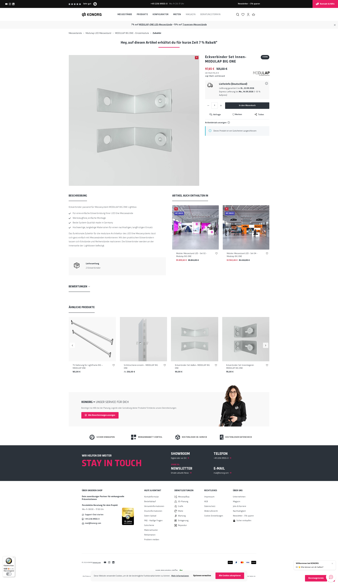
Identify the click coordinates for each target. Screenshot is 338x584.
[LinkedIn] (13, 4)
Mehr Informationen (180, 576)
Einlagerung (183, 521)
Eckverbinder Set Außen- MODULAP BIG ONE (192, 366)
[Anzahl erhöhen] (221, 105)
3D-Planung (183, 502)
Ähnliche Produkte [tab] (82, 307)
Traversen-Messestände (194, 25)
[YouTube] (6, 4)
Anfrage (217, 115)
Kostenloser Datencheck (238, 437)
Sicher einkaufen (106, 437)
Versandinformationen (154, 506)
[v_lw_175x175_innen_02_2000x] (134, 120)
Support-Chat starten (94, 515)
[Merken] (216, 254)
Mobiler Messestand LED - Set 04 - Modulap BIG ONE (242, 255)
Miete (180, 511)
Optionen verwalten (202, 576)
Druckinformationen (153, 511)
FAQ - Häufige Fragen (153, 521)
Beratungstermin (316, 578)
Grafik (180, 506)
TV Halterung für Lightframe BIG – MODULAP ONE (88, 366)
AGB (206, 502)
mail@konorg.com (93, 523)
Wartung (182, 516)
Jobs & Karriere (239, 506)
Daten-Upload (150, 516)
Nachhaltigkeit (239, 511)
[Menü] (13, 557)
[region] (134, 120)
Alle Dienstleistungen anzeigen (101, 415)
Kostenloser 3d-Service (194, 437)
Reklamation (149, 535)
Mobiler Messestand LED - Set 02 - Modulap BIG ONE (191, 255)
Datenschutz (209, 506)
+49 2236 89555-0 (92, 519)
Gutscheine (149, 525)
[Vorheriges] (72, 345)
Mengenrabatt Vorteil (150, 437)
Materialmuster (151, 530)
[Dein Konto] (248, 14)
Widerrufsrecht (211, 511)
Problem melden (151, 540)
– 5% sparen (249, 4)
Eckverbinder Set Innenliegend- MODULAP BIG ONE (240, 366)
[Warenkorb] (253, 14)
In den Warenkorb (247, 106)
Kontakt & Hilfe (327, 4)
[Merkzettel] (243, 14)
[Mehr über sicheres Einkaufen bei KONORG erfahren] (128, 516)
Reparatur (182, 525)
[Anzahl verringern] (208, 105)
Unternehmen (239, 497)
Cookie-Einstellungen (213, 516)
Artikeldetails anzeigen (216, 123)
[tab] (78, 196)
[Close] (335, 25)
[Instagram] (10, 4)
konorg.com (97, 562)
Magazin (236, 502)
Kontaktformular (151, 497)
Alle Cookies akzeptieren (230, 576)
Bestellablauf (150, 502)
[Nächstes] (265, 345)
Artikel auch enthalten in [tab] (190, 195)
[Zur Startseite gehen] (92, 15)
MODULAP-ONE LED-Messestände (155, 25)
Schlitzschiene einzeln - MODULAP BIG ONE (141, 366)
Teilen (260, 115)
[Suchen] (237, 14)
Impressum (209, 497)
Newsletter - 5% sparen (243, 516)
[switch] (8, 574)
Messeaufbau (183, 497)
